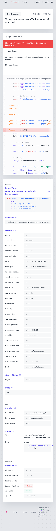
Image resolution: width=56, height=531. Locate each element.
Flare (44, 510)
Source (15, 512)
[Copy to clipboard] (48, 198)
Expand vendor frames (15, 37)
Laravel (34, 512)
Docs (25, 512)
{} (37, 448)
